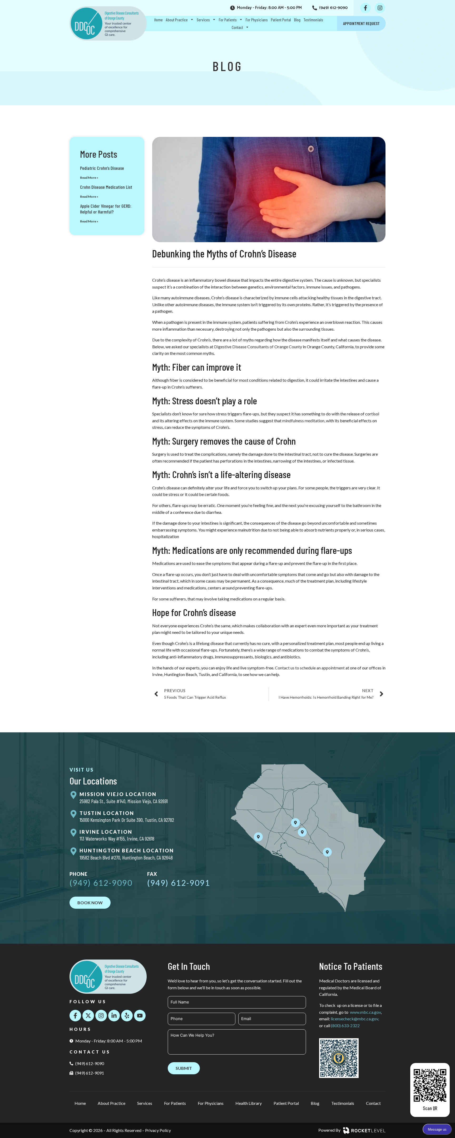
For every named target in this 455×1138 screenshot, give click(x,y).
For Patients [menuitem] (228, 19)
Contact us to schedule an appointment (310, 667)
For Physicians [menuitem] (257, 19)
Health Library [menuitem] (248, 1103)
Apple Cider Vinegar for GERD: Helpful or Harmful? (105, 209)
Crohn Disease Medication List (106, 187)
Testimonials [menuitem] (313, 19)
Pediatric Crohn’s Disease (102, 168)
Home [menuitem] (158, 19)
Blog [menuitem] (297, 19)
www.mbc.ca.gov (365, 1012)
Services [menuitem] (203, 19)
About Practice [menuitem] (177, 19)
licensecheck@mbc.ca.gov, (355, 1018)
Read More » (89, 178)
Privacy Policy (158, 1130)
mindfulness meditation (303, 420)
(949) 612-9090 (101, 882)
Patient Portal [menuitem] (281, 19)
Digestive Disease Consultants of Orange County (258, 346)
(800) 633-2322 (345, 1025)
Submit (184, 1068)
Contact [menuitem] (237, 27)
